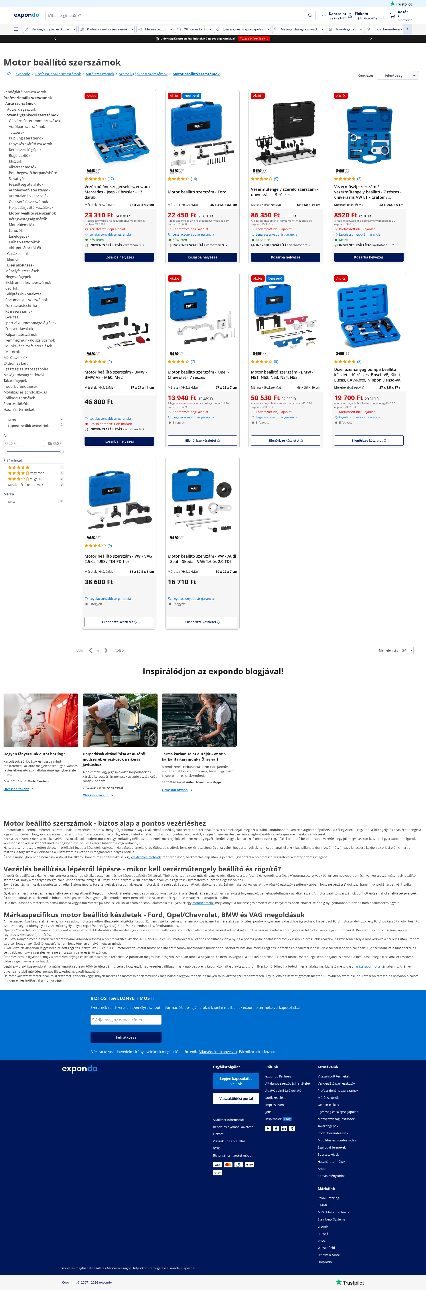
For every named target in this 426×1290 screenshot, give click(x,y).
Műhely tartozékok (24, 242)
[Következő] (106, 650)
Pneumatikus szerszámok (26, 299)
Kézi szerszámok (18, 311)
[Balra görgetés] (55, 38)
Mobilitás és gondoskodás (25, 392)
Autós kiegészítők (21, 109)
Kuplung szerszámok (26, 138)
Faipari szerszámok (21, 334)
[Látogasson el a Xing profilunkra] (292, 1129)
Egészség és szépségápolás (26, 369)
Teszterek (16, 132)
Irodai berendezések (20, 386)
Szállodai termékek (19, 398)
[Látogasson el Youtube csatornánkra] (268, 1129)
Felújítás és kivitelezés (23, 294)
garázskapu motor (367, 966)
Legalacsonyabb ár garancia (110, 234)
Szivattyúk (17, 178)
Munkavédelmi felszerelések (28, 346)
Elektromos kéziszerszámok (28, 282)
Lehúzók (16, 230)
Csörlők (11, 288)
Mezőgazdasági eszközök (24, 374)
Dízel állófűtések (20, 265)
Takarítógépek (15, 380)
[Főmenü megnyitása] (16, 29)
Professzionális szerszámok (28, 97)
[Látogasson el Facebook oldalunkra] (276, 1129)
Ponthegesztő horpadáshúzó (33, 172)
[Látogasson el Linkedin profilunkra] (284, 1129)
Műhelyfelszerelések (22, 270)
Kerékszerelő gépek (25, 149)
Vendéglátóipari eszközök (25, 91)
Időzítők (15, 161)
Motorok (12, 351)
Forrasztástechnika (21, 305)
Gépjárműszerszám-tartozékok (34, 120)
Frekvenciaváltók (19, 328)
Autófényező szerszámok (29, 190)
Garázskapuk (18, 253)
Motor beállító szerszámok (32, 213)
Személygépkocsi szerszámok (33, 115)
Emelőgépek (19, 236)
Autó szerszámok (20, 103)
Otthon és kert (16, 363)
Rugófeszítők (19, 155)
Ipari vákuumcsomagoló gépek (30, 322)
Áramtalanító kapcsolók (28, 195)
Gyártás (11, 317)
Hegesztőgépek (18, 276)
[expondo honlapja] (9, 74)
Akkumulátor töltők (25, 247)
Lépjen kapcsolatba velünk (236, 1081)
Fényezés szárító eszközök (30, 143)
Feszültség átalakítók (26, 184)
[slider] (5, 451)
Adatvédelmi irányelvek (218, 1051)
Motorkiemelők (21, 224)
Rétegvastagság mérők (28, 219)
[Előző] (90, 650)
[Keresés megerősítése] (310, 15)
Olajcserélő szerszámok (28, 201)
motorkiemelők (203, 903)
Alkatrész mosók (22, 167)
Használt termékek (19, 409)
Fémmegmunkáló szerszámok (30, 340)
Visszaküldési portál (236, 1098)
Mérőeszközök (15, 357)
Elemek (13, 259)
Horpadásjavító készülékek (31, 207)
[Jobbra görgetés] (371, 38)
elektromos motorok (146, 857)
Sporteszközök (16, 403)
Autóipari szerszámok (27, 126)
